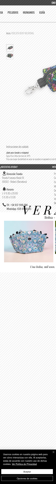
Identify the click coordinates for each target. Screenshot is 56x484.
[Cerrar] (51, 454)
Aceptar (27, 471)
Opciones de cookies (27, 478)
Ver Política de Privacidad (24, 464)
